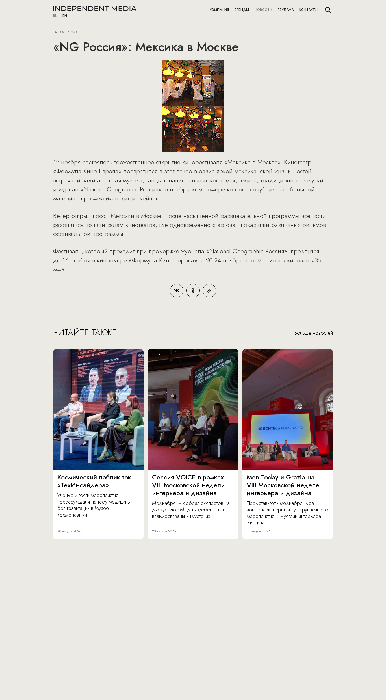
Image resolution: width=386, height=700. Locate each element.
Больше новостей (313, 333)
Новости (263, 9)
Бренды (242, 9)
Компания (219, 9)
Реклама (286, 9)
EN (64, 16)
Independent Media (94, 8)
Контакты (308, 9)
